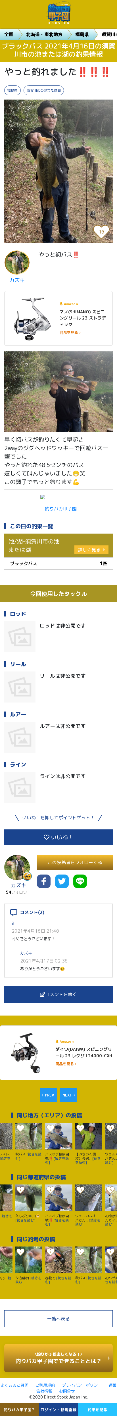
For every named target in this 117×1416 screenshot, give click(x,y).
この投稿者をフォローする (75, 862)
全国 (8, 34)
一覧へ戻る (58, 1319)
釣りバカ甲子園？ (19, 1409)
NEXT (67, 1095)
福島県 (82, 34)
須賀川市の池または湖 (44, 90)
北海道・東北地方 (44, 34)
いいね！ (61, 837)
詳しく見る (89, 550)
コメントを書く (61, 994)
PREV (49, 1095)
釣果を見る (97, 1409)
